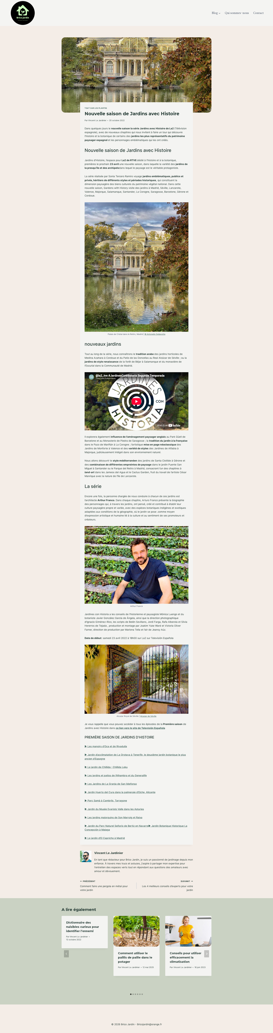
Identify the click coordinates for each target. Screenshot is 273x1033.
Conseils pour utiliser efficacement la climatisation (185, 957)
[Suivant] (206, 953)
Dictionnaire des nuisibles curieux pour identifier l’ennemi (82, 927)
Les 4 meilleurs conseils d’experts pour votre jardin (167, 885)
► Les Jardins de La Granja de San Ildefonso (111, 783)
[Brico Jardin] (22, 13)
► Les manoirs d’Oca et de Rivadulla (106, 746)
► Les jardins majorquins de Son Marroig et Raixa (113, 817)
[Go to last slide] (66, 953)
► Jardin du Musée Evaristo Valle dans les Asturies (114, 809)
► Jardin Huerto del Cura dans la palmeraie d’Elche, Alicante (120, 792)
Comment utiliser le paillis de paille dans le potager (135, 957)
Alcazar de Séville (148, 716)
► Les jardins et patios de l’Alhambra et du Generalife (116, 775)
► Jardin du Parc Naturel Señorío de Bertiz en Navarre (116, 825)
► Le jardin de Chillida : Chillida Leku (106, 767)
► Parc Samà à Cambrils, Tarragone (106, 800)
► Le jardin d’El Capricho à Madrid (105, 838)
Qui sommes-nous (237, 13)
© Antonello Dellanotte (155, 334)
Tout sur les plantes (96, 108)
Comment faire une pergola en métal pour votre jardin (104, 885)
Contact (258, 13)
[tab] (131, 994)
